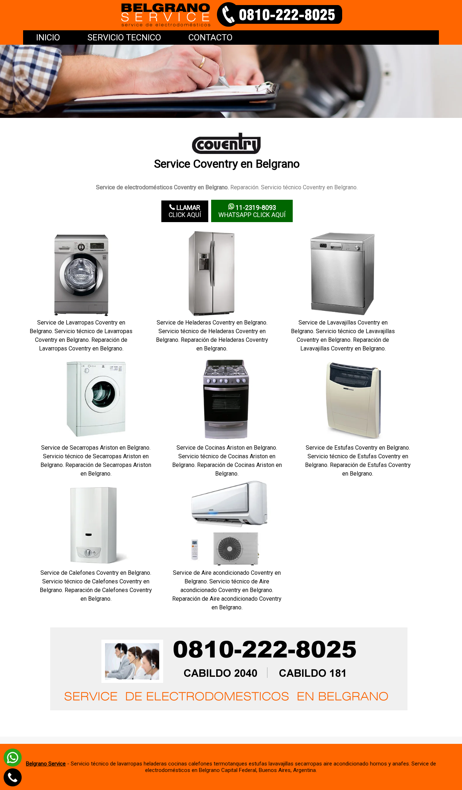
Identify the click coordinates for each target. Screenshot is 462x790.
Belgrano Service (46, 763)
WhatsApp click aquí (252, 211)
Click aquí (185, 211)
